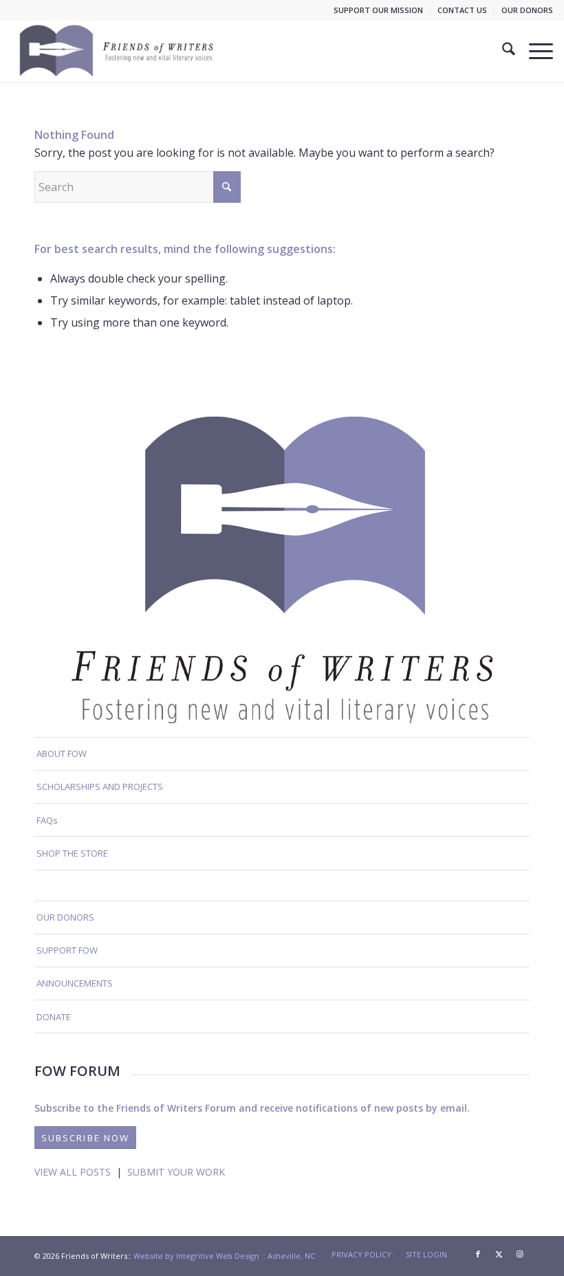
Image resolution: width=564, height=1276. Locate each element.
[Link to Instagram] (519, 1254)
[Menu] (534, 51)
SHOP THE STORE (72, 853)
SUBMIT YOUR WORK (176, 1171)
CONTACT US (462, 10)
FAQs (47, 820)
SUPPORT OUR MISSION (378, 10)
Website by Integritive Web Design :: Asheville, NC (224, 1256)
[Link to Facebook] (478, 1254)
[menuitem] (379, 10)
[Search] (501, 51)
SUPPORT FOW (67, 950)
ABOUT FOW (61, 753)
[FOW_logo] (117, 51)
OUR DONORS (527, 10)
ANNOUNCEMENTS (74, 983)
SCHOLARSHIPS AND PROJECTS (99, 786)
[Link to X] (498, 1254)
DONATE (53, 1017)
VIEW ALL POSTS (72, 1171)
